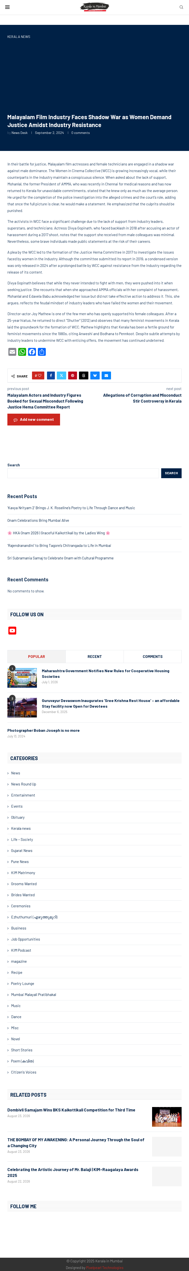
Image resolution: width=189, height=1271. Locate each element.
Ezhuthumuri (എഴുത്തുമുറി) (34, 917)
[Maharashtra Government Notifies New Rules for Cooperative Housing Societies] (22, 678)
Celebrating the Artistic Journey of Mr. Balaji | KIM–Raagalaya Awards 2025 (72, 1172)
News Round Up (23, 784)
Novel (15, 1039)
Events (17, 806)
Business (18, 928)
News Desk (20, 132)
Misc (15, 1028)
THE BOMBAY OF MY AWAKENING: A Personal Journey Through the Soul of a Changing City (75, 1142)
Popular (36, 656)
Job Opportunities (25, 939)
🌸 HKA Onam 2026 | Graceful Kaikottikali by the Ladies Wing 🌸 (58, 533)
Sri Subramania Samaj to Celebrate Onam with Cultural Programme (60, 558)
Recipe (16, 972)
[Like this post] (39, 375)
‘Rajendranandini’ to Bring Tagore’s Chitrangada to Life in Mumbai (59, 545)
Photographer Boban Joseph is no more (43, 730)
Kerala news (21, 828)
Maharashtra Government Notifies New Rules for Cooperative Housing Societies (105, 673)
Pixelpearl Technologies (105, 1267)
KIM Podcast (21, 950)
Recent (95, 656)
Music (16, 1005)
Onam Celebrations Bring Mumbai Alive (38, 520)
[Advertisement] (94, 77)
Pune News (20, 861)
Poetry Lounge (22, 983)
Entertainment (23, 795)
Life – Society (22, 839)
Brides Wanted (23, 895)
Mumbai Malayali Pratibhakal (33, 994)
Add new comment (37, 419)
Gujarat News (21, 850)
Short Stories (21, 1050)
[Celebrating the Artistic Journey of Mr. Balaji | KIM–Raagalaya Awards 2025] (167, 1176)
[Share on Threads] (83, 375)
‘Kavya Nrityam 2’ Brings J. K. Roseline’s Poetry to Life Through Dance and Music (71, 507)
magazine (19, 961)
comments (153, 656)
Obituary (18, 817)
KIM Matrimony (23, 872)
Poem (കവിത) (22, 1061)
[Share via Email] (106, 375)
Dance (16, 1016)
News (15, 773)
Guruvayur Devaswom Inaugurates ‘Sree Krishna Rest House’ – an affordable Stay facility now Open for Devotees (111, 703)
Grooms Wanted (24, 883)
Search (13, 465)
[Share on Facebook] (51, 375)
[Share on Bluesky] (95, 375)
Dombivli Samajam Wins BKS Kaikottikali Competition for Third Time (71, 1109)
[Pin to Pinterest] (72, 375)
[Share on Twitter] (61, 375)
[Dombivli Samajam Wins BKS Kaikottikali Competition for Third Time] (167, 1117)
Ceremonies (21, 906)
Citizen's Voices (23, 1072)
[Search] (181, 7)
